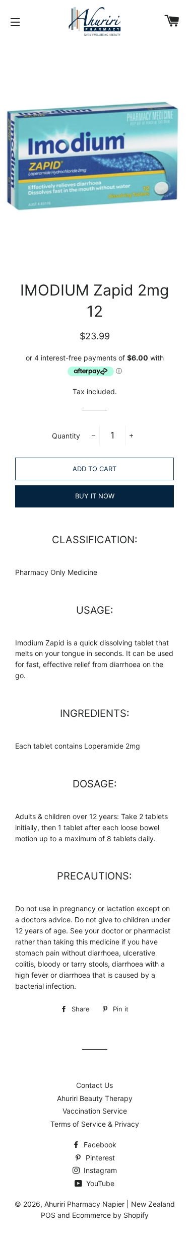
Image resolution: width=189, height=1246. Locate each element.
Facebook (99, 1144)
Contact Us (94, 1085)
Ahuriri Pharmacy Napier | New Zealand (109, 1204)
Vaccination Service (94, 1111)
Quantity (66, 435)
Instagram (99, 1170)
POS (48, 1215)
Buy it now (94, 496)
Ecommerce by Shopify (110, 1215)
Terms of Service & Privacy (94, 1124)
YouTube (99, 1183)
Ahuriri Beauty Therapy (95, 1098)
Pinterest (99, 1157)
